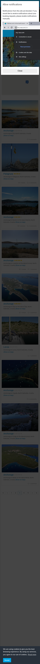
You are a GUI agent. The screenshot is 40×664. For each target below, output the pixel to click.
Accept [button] (7, 660)
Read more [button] (32, 655)
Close (20, 71)
